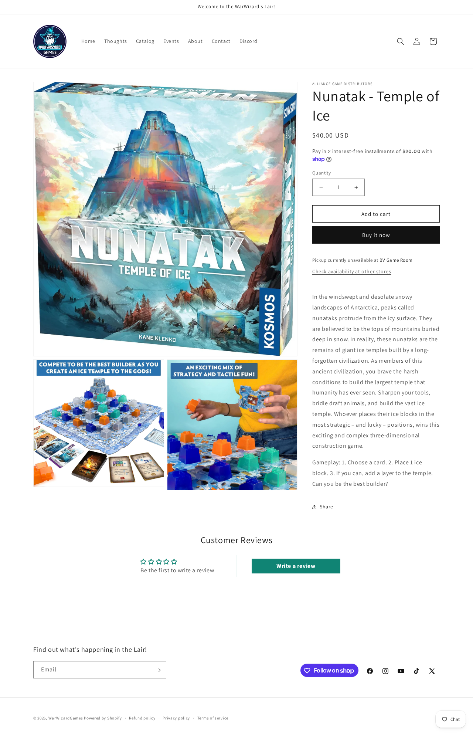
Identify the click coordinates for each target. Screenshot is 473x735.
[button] (400, 41)
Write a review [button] (295, 566)
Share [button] (326, 506)
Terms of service (212, 717)
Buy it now (376, 234)
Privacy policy (176, 717)
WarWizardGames (65, 718)
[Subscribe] (158, 670)
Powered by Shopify (103, 718)
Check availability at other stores (351, 271)
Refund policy (142, 717)
